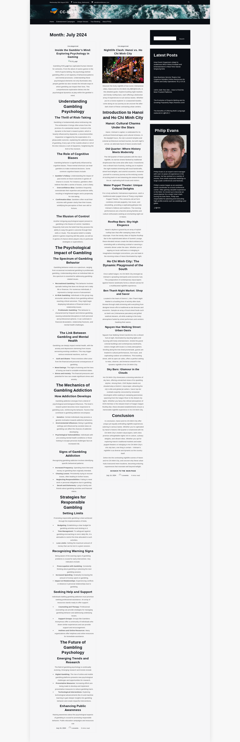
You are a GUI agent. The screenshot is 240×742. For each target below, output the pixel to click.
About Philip (107, 22)
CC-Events (70, 11)
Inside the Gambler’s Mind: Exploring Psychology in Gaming (73, 53)
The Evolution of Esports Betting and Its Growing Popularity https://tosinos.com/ (169, 101)
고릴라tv (157, 208)
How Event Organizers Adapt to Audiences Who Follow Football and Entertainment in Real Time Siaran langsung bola (168, 65)
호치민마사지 (135, 89)
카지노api (65, 66)
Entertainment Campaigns (65, 22)
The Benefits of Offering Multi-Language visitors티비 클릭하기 (169, 112)
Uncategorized (73, 46)
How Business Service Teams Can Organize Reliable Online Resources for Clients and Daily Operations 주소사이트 (169, 79)
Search (156, 35)
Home (52, 22)
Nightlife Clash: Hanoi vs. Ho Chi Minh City (123, 51)
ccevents (75, 728)
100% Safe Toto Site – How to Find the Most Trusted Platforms (169, 91)
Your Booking (95, 22)
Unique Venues (82, 22)
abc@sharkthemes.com (101, 2)
